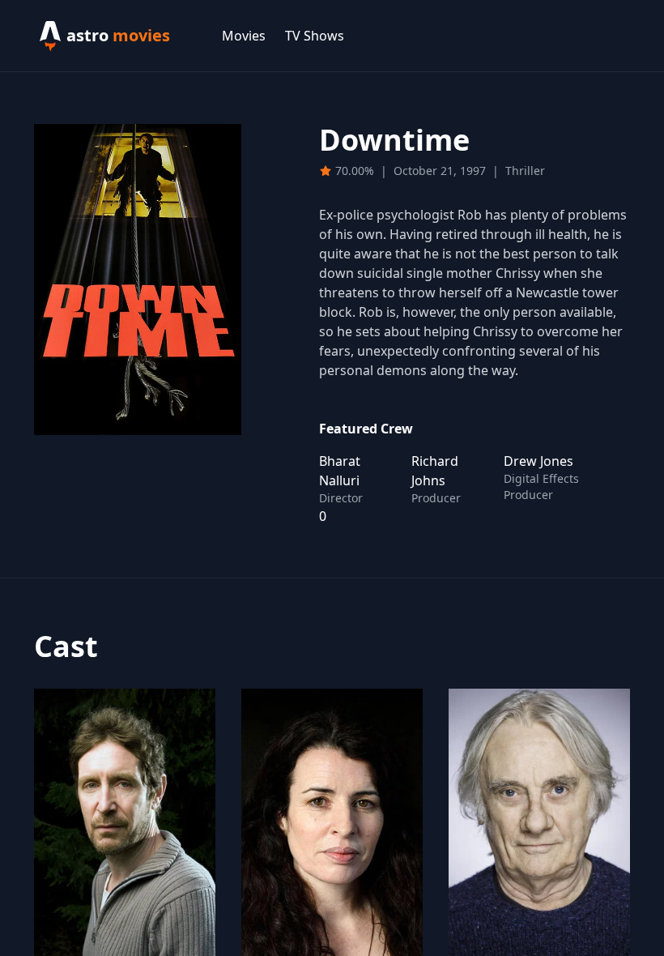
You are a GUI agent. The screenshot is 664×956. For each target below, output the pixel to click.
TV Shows (314, 36)
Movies (244, 36)
